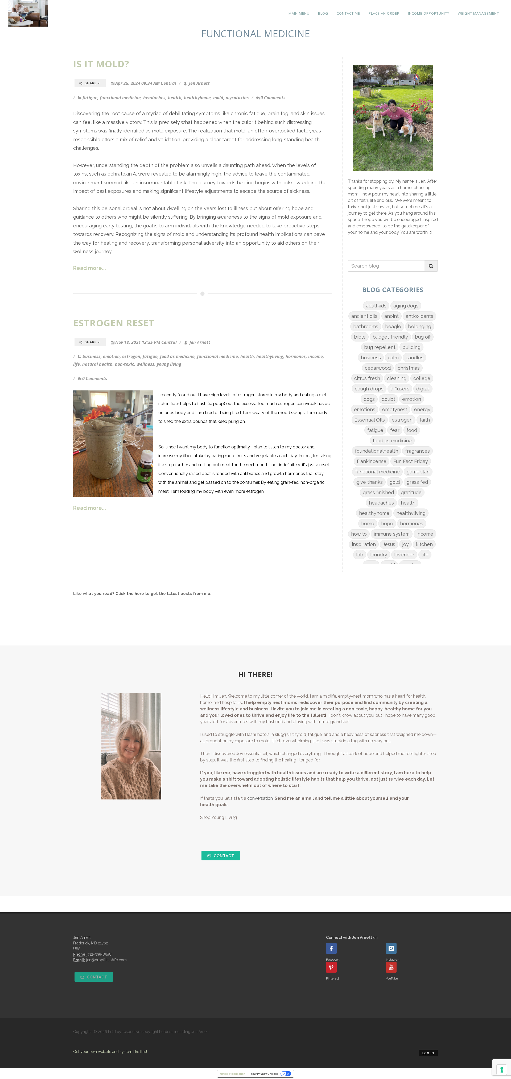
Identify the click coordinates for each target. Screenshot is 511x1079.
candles (414, 357)
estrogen (131, 356)
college (421, 378)
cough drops (369, 388)
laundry (378, 554)
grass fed (417, 482)
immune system (392, 534)
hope (387, 523)
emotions (364, 409)
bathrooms (365, 326)
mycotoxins (237, 98)
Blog (323, 13)
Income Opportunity (428, 13)
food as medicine (177, 356)
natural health (97, 364)
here (139, 593)
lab (359, 554)
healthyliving (269, 356)
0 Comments (273, 98)
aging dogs (405, 306)
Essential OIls (370, 420)
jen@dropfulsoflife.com (106, 960)
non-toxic (124, 364)
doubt (388, 399)
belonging (419, 326)
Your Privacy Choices (264, 1073)
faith (424, 420)
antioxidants (419, 316)
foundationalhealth (376, 451)
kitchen (424, 544)
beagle (393, 326)
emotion (111, 356)
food (411, 430)
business (92, 356)
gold (395, 482)
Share (91, 83)
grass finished (378, 492)
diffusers (399, 388)
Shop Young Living (218, 817)
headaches (154, 98)
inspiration (364, 544)
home (367, 523)
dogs (369, 399)
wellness (145, 364)
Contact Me (348, 13)
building (411, 347)
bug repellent (379, 347)
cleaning (396, 378)
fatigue (90, 98)
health (175, 98)
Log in (428, 1053)
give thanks (369, 482)
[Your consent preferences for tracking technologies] (502, 1070)
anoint (391, 316)
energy (422, 409)
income (315, 356)
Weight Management (478, 13)
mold (218, 98)
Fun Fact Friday (410, 461)
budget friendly (390, 337)
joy (405, 544)
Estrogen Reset (113, 322)
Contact (223, 856)
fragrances (417, 451)
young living (169, 364)
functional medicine (120, 98)
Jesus (389, 544)
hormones (296, 356)
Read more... (89, 268)
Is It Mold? (101, 63)
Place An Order (384, 13)
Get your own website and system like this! (110, 1051)
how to (359, 534)
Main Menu (299, 13)
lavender (404, 554)
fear (394, 430)
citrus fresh (367, 378)
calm (393, 357)
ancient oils (364, 316)
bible (360, 337)
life (76, 364)
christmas (409, 368)
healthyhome (197, 98)
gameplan (418, 471)
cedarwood (378, 368)
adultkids (376, 306)
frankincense (371, 461)
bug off (423, 337)
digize (423, 388)
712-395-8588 (100, 954)
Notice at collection (232, 1073)
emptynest (394, 409)
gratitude (411, 492)
